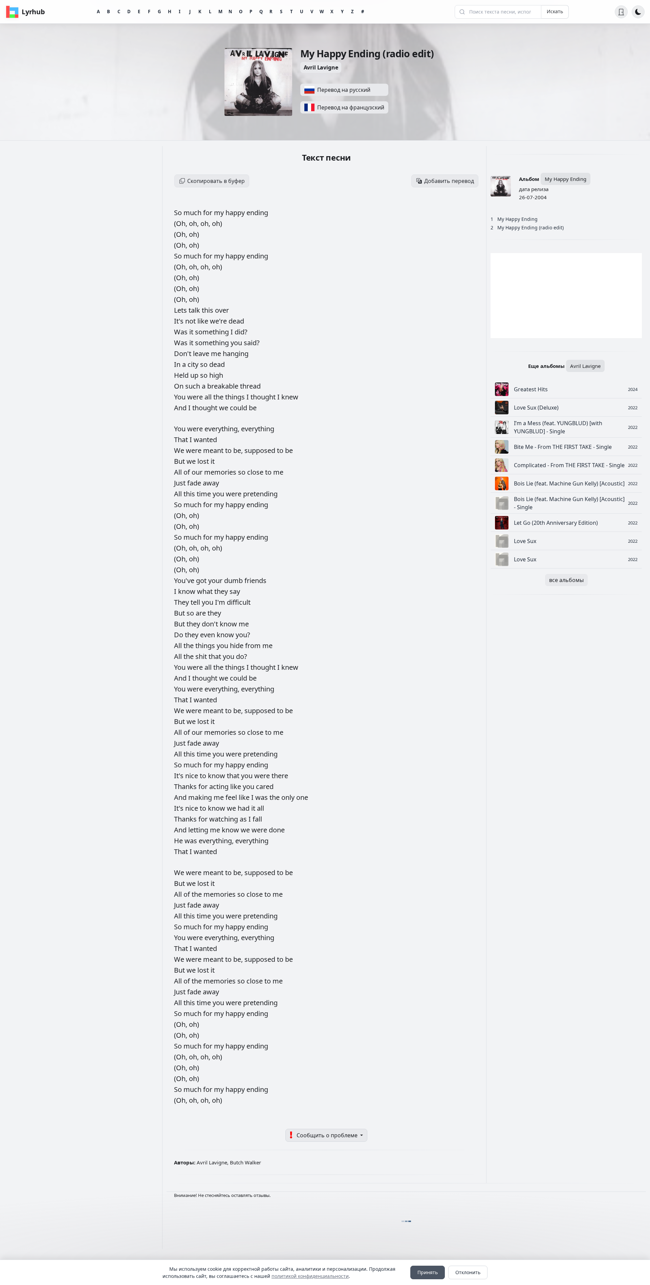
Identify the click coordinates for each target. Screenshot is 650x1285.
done (277, 829)
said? (252, 342)
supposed (260, 450)
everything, (222, 428)
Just (180, 483)
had (244, 808)
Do (179, 634)
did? (241, 331)
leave (202, 353)
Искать (555, 11)
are (202, 613)
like (203, 321)
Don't (183, 353)
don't (211, 623)
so (204, 364)
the (219, 396)
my (219, 212)
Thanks (186, 786)
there (280, 775)
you (237, 342)
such (193, 386)
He (179, 840)
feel (232, 797)
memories (221, 472)
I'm (221, 602)
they (222, 591)
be (253, 407)
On (179, 386)
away (211, 483)
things (235, 396)
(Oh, (181, 223)
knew (289, 396)
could (239, 407)
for (208, 212)
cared (265, 786)
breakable (223, 386)
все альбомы (566, 580)
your (216, 580)
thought (264, 396)
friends (255, 580)
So (178, 212)
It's (179, 321)
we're (219, 321)
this (208, 310)
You (180, 396)
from (253, 645)
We (180, 450)
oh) (217, 223)
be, (238, 450)
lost (204, 461)
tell (196, 602)
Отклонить (467, 1272)
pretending (260, 493)
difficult (239, 602)
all (208, 396)
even (208, 634)
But (180, 461)
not (191, 321)
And (181, 407)
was (262, 797)
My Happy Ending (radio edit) (530, 227)
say (235, 591)
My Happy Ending (565, 178)
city (194, 364)
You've (185, 580)
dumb (234, 580)
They (182, 602)
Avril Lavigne (321, 67)
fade (195, 483)
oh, (194, 223)
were (195, 396)
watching (224, 819)
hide (237, 645)
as (244, 819)
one (302, 797)
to (229, 450)
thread (250, 386)
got (202, 580)
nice (192, 775)
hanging (235, 353)
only (288, 797)
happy (235, 212)
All (178, 472)
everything (257, 428)
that (216, 656)
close (256, 472)
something (213, 331)
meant (214, 450)
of (187, 472)
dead (236, 321)
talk (195, 310)
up (195, 375)
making (201, 797)
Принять (427, 1272)
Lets (181, 310)
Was (181, 331)
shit (202, 656)
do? (241, 656)
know (187, 591)
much (193, 212)
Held (182, 375)
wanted (205, 439)
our (198, 472)
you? (243, 634)
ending (257, 212)
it (192, 331)
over (222, 310)
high (216, 375)
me (217, 353)
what (205, 591)
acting (219, 786)
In (178, 364)
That (182, 439)
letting (199, 829)
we (224, 407)
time (205, 493)
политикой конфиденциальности (310, 1276)
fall (257, 819)
